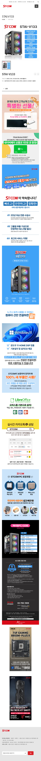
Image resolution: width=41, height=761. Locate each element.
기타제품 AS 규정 (30, 1)
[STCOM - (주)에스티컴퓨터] (7, 6)
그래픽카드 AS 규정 (21, 1)
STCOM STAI (16, 78)
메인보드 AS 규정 (12, 1)
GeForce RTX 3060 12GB (12, 81)
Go (31, 753)
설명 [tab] (6, 89)
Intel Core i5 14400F (25, 81)
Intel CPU (9, 78)
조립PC (34, 81)
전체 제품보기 (23, 78)
